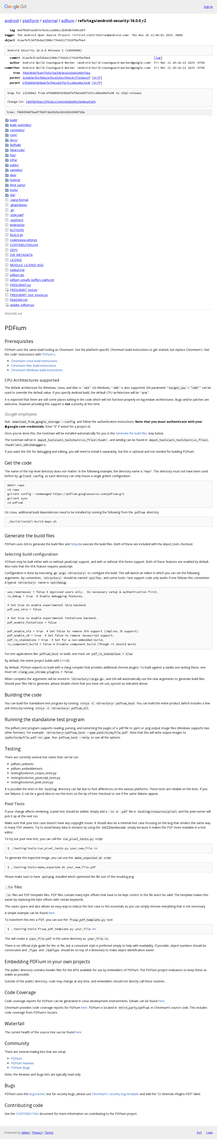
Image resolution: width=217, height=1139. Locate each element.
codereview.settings (23, 240)
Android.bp (17, 225)
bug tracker (37, 1094)
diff (97, 78)
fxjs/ (13, 155)
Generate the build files (131, 433)
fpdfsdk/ (15, 145)
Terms (49, 1133)
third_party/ (17, 185)
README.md (18, 300)
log (158, 58)
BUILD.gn (16, 235)
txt (199, 1132)
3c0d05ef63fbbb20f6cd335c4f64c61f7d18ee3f (56, 78)
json (209, 1132)
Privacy (37, 1133)
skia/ (13, 175)
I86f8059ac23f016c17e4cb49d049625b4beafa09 (61, 102)
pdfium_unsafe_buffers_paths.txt (32, 280)
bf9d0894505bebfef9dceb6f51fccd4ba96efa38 (56, 83)
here (52, 913)
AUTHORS (17, 230)
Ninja (74, 544)
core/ (13, 135)
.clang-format (19, 200)
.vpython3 (16, 220)
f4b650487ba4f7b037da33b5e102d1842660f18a (56, 73)
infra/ (13, 160)
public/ (14, 165)
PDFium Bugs (20, 1068)
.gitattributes (18, 205)
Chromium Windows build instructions (37, 370)
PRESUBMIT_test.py (23, 290)
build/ (13, 120)
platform (30, 20)
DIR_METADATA (21, 255)
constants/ (17, 130)
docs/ (14, 140)
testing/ (15, 180)
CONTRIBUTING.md (24, 245)
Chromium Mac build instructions (33, 366)
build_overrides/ (20, 125)
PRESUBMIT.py (20, 285)
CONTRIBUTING (27, 1114)
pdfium (67, 20)
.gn (12, 210)
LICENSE (16, 260)
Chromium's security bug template (115, 1094)
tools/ (14, 190)
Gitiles (25, 1133)
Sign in (208, 7)
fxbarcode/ (17, 150)
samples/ (16, 170)
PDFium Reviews (22, 1063)
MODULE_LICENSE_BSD (26, 265)
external (50, 20)
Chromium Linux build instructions (34, 361)
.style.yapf (17, 215)
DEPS (14, 250)
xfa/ (12, 195)
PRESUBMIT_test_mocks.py (29, 295)
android (12, 20)
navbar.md (17, 270)
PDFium (16, 1058)
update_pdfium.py (22, 305)
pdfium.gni (17, 275)
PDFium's (48, 354)
